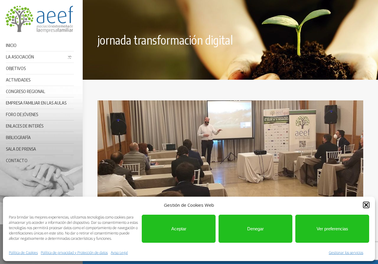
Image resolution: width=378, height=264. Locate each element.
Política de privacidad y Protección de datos (74, 252)
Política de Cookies (23, 252)
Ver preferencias (332, 228)
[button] (366, 205)
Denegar (255, 228)
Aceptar (178, 228)
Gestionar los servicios (346, 252)
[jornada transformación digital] (230, 161)
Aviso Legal (119, 252)
